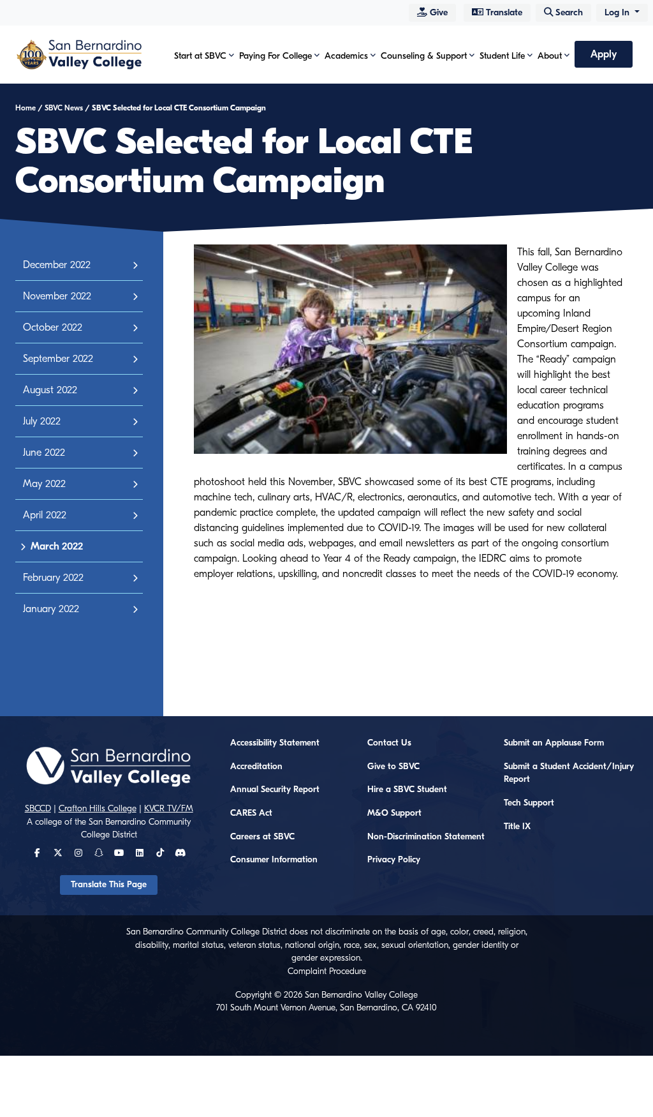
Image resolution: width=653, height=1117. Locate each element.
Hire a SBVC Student (407, 789)
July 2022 (42, 421)
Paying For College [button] (275, 55)
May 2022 (44, 484)
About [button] (550, 55)
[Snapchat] (98, 853)
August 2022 (50, 390)
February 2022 (53, 577)
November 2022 (57, 296)
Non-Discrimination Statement (426, 837)
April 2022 (44, 515)
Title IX (517, 826)
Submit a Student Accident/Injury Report (569, 773)
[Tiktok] (160, 853)
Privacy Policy (393, 860)
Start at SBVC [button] (200, 55)
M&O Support (394, 813)
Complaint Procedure (327, 971)
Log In (618, 12)
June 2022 (44, 452)
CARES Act (251, 813)
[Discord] (180, 853)
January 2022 (51, 609)
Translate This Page (109, 885)
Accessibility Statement (274, 743)
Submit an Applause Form (554, 743)
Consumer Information (274, 860)
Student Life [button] (502, 55)
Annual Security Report (274, 789)
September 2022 (58, 358)
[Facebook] (37, 853)
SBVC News (64, 107)
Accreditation (256, 766)
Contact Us (389, 743)
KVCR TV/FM (168, 809)
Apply (604, 54)
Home (25, 107)
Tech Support (529, 803)
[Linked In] (139, 853)
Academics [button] (346, 55)
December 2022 (57, 265)
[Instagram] (78, 853)
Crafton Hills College (97, 809)
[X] (58, 853)
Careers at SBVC (262, 837)
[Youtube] (119, 853)
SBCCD (38, 809)
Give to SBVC (393, 766)
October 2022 (52, 327)
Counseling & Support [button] (424, 55)
